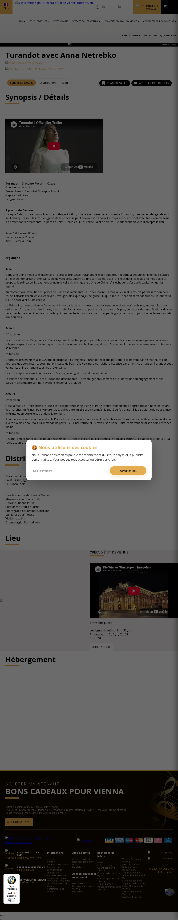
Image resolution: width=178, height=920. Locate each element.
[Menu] (17, 876)
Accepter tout (128, 470)
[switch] (11, 900)
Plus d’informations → (44, 470)
